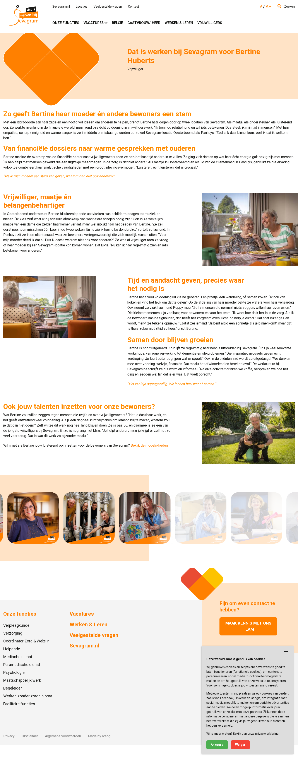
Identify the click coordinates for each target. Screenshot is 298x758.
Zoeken (289, 6)
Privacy (9, 736)
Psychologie (14, 672)
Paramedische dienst (21, 664)
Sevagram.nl (61, 6)
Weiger (240, 744)
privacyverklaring (267, 733)
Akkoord (217, 744)
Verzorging (12, 633)
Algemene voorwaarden (63, 736)
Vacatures (94, 23)
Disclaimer (30, 736)
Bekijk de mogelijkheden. (149, 445)
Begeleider (12, 688)
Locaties (81, 6)
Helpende (11, 649)
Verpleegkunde (16, 625)
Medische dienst (17, 656)
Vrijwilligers (209, 23)
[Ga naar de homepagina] (23, 16)
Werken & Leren (179, 23)
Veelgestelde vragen (108, 6)
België (117, 23)
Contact (133, 6)
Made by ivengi (99, 736)
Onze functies (65, 23)
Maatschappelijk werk (22, 680)
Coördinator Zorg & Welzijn (26, 641)
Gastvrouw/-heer (143, 23)
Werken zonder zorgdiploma (27, 696)
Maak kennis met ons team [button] (248, 626)
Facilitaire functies (19, 704)
